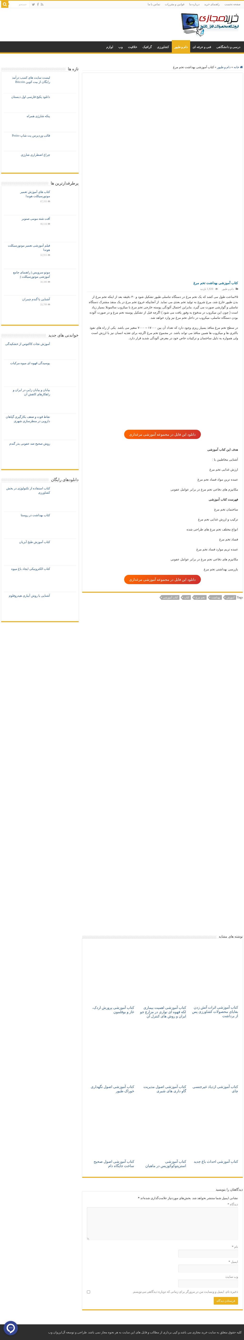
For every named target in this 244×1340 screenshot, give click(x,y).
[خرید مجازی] (209, 23)
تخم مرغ (200, 597)
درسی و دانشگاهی (228, 47)
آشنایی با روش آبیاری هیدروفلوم (29, 595)
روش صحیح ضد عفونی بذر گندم (29, 443)
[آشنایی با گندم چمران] (64, 309)
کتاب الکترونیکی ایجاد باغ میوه (30, 569)
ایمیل (233, 1262)
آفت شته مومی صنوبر (36, 218)
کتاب (186, 597)
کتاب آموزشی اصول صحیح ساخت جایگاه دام (114, 1163)
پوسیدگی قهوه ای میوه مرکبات (30, 363)
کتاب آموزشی (170, 597)
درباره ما (194, 4)
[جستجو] (4, 4)
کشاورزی (163, 47)
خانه (237, 67)
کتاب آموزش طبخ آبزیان (34, 542)
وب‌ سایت (231, 1276)
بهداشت (215, 597)
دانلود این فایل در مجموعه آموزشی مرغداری (162, 434)
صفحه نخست (232, 4)
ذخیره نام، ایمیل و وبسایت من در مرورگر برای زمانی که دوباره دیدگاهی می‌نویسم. (185, 1291)
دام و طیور (181, 47)
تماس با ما (154, 4)
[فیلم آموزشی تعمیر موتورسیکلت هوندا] (64, 255)
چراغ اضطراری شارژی (35, 155)
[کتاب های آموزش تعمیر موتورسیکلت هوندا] (64, 202)
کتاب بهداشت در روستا (35, 515)
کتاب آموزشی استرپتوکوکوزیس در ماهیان (165, 1163)
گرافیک (147, 47)
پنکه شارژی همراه (38, 116)
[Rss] (42, 4)
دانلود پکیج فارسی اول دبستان (30, 97)
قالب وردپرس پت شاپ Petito (31, 135)
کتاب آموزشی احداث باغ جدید (216, 1161)
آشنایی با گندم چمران (36, 299)
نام (235, 1247)
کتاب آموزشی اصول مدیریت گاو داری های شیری (164, 1089)
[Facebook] (37, 4)
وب (120, 47)
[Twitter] (33, 4)
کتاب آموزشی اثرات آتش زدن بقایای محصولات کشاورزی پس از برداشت (215, 1011)
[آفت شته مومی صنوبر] (64, 228)
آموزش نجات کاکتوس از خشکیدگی (27, 344)
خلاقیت (132, 47)
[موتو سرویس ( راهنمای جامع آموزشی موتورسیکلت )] (64, 282)
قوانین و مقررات (174, 4)
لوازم (109, 47)
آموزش (230, 597)
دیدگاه (233, 1204)
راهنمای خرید (212, 4)
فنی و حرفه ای (202, 47)
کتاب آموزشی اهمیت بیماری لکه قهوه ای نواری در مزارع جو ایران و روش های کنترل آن (163, 1012)
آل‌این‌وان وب (56, 1332)
